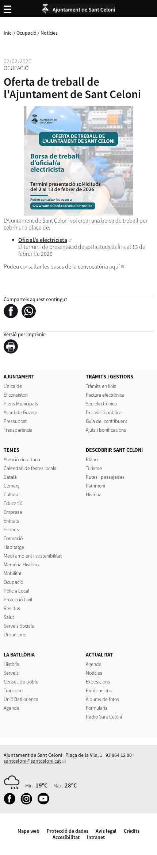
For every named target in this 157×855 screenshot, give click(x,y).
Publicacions (99, 690)
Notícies (49, 33)
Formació (13, 538)
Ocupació (26, 33)
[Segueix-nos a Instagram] (28, 803)
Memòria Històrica (22, 564)
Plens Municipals (21, 403)
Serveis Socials (19, 626)
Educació (13, 503)
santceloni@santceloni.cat (32, 761)
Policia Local (16, 591)
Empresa (13, 512)
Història (94, 494)
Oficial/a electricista (42, 239)
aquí (114, 266)
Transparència (18, 430)
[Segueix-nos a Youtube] (45, 803)
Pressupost (15, 421)
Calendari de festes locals (30, 468)
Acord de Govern (20, 412)
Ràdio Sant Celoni (104, 716)
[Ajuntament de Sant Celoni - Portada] (78, 7)
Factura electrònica (105, 395)
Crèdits (131, 831)
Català (10, 477)
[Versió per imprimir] (13, 347)
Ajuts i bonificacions (106, 430)
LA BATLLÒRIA (19, 654)
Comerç (11, 485)
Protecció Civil (18, 599)
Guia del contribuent (106, 421)
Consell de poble (21, 681)
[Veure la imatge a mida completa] (78, 161)
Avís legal (106, 831)
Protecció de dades (67, 831)
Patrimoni (95, 485)
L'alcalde (13, 386)
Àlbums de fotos (102, 699)
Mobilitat (13, 573)
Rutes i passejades (105, 477)
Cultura (11, 494)
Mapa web (28, 831)
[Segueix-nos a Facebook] (11, 803)
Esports (11, 529)
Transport (13, 690)
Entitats (11, 520)
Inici (8, 33)
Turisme (94, 468)
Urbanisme (15, 634)
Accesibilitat (66, 837)
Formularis (96, 708)
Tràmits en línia (101, 386)
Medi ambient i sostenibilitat (33, 555)
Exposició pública (104, 412)
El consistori (16, 395)
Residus (12, 608)
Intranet (96, 837)
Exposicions (98, 681)
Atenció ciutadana (22, 459)
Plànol (92, 459)
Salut (9, 617)
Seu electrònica (101, 403)
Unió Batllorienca (21, 699)
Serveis (11, 673)
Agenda (11, 708)
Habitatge (14, 547)
